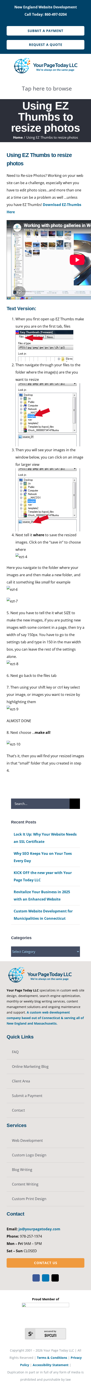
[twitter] (55, 1278)
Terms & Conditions (52, 1358)
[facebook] (36, 1278)
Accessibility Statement (50, 1365)
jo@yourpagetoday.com (39, 1229)
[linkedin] (45, 1278)
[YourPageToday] (45, 57)
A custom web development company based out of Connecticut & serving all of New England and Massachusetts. (45, 1017)
